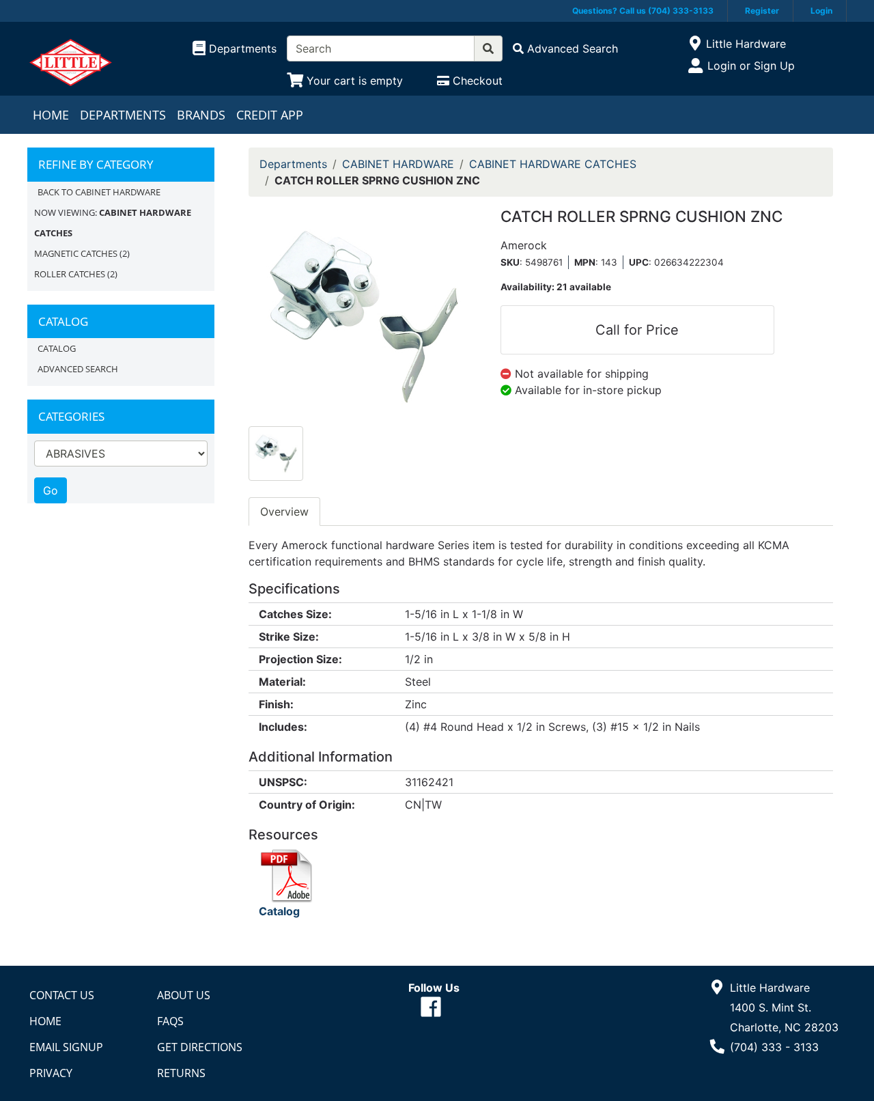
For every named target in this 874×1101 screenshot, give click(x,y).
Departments (123, 115)
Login (821, 10)
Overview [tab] (284, 511)
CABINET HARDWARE (398, 164)
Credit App (269, 115)
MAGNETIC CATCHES (75, 253)
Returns (181, 1073)
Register (762, 10)
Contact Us (61, 995)
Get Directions (199, 1047)
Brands (201, 115)
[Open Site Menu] (695, 44)
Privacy (50, 1073)
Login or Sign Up (751, 65)
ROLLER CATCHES (69, 274)
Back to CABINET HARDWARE (99, 192)
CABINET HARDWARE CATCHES (552, 164)
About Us (183, 995)
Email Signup (66, 1047)
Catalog (57, 348)
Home (51, 115)
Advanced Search (78, 369)
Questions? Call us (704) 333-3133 (643, 10)
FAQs (170, 1021)
